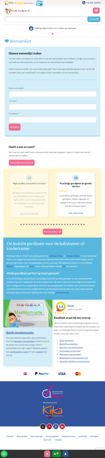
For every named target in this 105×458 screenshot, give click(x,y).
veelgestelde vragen (19, 352)
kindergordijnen (56, 256)
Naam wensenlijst (16, 88)
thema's (10, 266)
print (32, 266)
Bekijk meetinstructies (20, 332)
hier (64, 266)
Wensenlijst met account (21, 162)
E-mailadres (14, 113)
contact (39, 352)
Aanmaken (14, 127)
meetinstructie (62, 292)
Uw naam (13, 101)
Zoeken (92, 19)
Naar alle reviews (51, 231)
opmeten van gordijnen (24, 341)
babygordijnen (72, 256)
